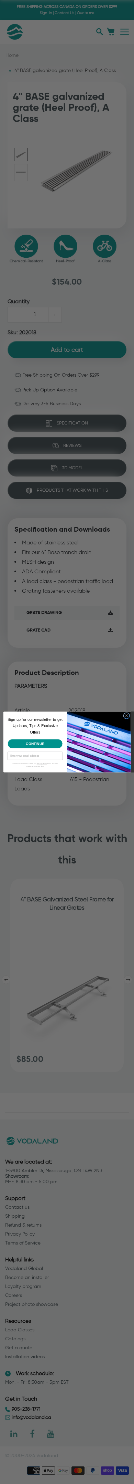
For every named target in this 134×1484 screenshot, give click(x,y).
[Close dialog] (127, 716)
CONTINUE (35, 743)
